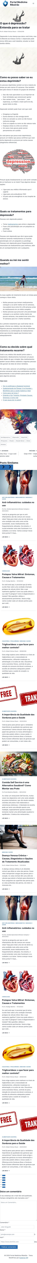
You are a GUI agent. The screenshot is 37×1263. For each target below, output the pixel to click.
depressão (15, 437)
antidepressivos (5, 437)
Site (35, 1242)
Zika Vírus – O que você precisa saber (8, 453)
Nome (2, 1230)
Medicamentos (20, 497)
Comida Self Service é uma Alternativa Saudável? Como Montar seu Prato (16, 785)
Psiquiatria (4, 441)
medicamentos (13, 224)
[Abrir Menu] (33, 3)
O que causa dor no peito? (12, 400)
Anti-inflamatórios (8, 497)
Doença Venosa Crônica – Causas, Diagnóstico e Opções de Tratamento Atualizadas (17, 858)
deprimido (24, 437)
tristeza (3, 444)
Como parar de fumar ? (11, 393)
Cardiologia (6, 571)
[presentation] (18, 482)
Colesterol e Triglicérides (10, 641)
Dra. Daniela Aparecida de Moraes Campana (16, 509)
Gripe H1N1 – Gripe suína (30, 453)
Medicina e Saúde (25, 641)
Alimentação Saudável (9, 711)
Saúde (11, 441)
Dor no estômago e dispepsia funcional (16, 386)
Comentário (4, 1222)
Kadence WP (23, 1258)
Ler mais (6, 537)
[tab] (3, 1175)
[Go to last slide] (3, 467)
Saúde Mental (20, 441)
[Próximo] (10, 467)
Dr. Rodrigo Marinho (9, 581)
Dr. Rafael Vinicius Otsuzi (9, 31)
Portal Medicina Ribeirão (11, 792)
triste (28, 441)
